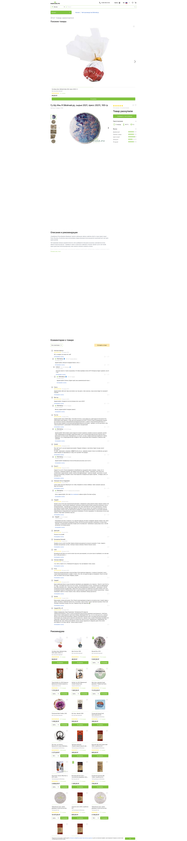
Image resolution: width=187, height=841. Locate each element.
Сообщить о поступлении (124, 116)
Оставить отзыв (102, 345)
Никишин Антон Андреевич (74, 490)
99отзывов (63, 750)
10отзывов (83, 657)
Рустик (69, 429)
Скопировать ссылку (59, 356)
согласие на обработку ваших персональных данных (81, 838)
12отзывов (63, 812)
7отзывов (63, 93)
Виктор (69, 405)
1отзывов (103, 750)
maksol (73, 376)
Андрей (65, 516)
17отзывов (103, 688)
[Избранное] (133, 3)
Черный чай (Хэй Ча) (56, 685)
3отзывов (83, 781)
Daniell (69, 456)
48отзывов (63, 781)
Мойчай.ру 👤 (68, 367)
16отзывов (83, 719)
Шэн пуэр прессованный (57, 91)
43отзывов (103, 657)
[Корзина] (135, 3)
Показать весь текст (56, 251)
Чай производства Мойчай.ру (98, 716)
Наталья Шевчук (73, 358)
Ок (130, 838)
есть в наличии (74, 494)
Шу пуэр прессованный (77, 715)
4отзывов (83, 688)
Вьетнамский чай (75, 779)
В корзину (93, 99)
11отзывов (103, 812)
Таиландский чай (95, 685)
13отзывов (63, 688)
